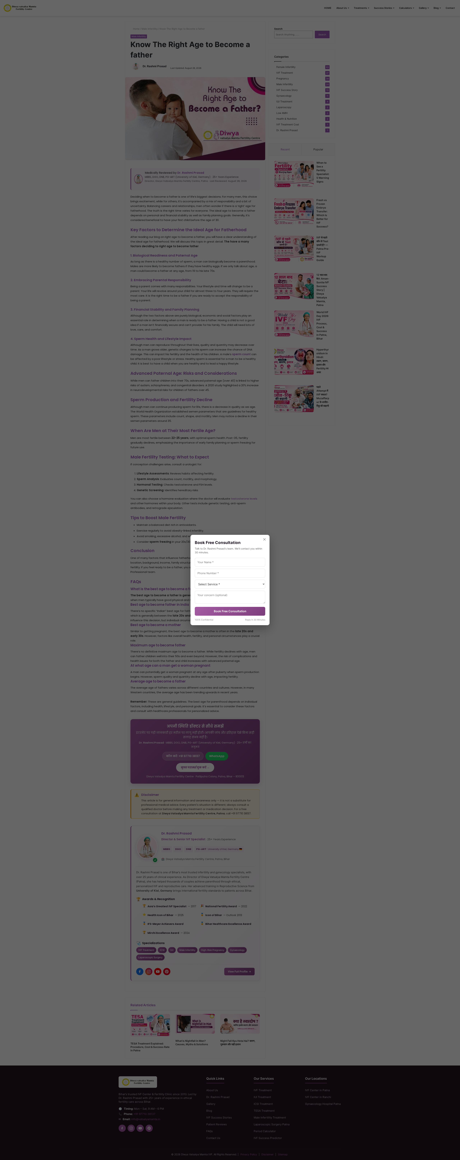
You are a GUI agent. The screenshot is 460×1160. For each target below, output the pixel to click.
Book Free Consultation (230, 611)
